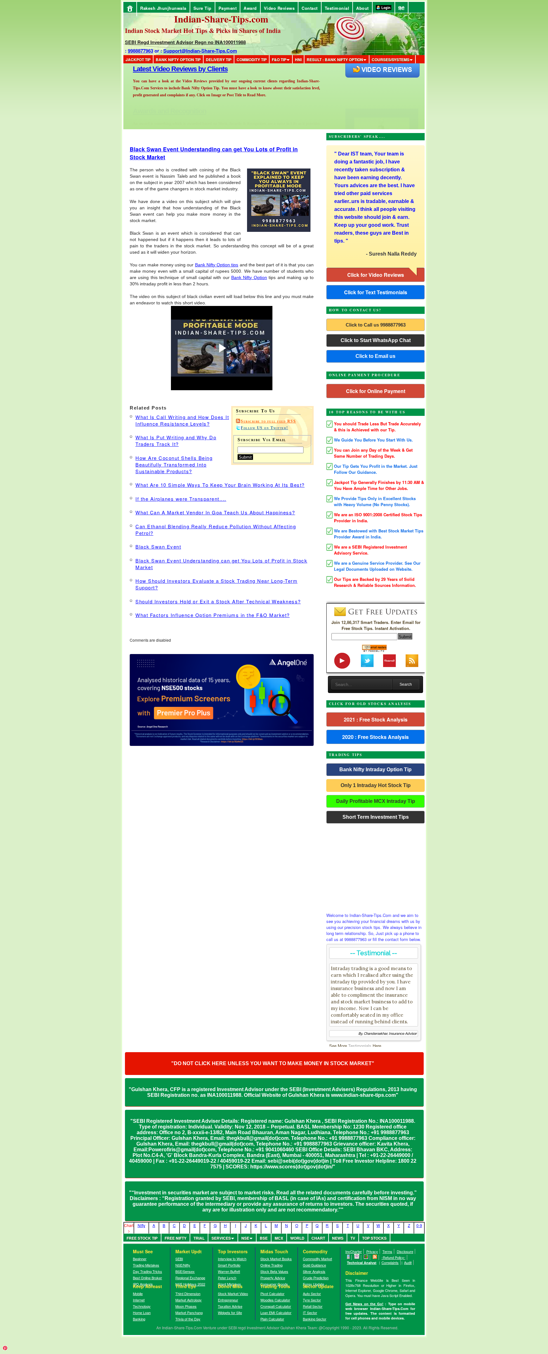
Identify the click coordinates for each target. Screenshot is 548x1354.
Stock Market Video (233, 1293)
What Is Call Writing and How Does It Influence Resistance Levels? (182, 420)
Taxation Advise (230, 1306)
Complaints (390, 1262)
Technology (142, 1306)
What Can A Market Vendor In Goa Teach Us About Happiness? (215, 512)
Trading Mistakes (146, 1265)
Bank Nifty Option (249, 277)
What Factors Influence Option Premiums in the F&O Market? (212, 615)
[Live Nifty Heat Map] (366, 1257)
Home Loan (142, 1312)
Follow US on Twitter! (264, 428)
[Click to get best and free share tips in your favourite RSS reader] (375, 1257)
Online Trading (271, 1265)
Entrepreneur (228, 1299)
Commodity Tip (252, 59)
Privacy (372, 1251)
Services (221, 1238)
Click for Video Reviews (375, 274)
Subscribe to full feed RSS (268, 421)
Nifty (141, 1225)
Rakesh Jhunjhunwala (163, 8)
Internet (139, 1299)
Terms (387, 1251)
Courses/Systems (390, 59)
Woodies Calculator (275, 1299)
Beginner (140, 1258)
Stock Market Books (276, 1258)
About (362, 8)
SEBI (179, 1258)
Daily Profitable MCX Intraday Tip (375, 801)
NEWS (337, 1238)
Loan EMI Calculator (275, 1312)
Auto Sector (312, 1293)
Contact (310, 8)
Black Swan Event (158, 546)
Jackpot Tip (138, 59)
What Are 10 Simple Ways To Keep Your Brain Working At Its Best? (220, 484)
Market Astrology (188, 1299)
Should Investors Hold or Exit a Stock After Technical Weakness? (218, 601)
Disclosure (405, 1251)
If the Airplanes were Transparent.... (180, 498)
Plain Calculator (272, 1318)
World (297, 1238)
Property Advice (272, 1277)
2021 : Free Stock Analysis (376, 719)
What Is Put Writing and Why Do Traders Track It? (175, 440)
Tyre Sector (312, 1299)
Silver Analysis (314, 1271)
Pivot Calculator (272, 1293)
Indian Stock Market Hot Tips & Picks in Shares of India (203, 30)
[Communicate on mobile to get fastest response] (348, 1257)
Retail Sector (313, 1306)
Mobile (138, 1293)
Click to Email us (375, 356)
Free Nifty (175, 1238)
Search (406, 684)
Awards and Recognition (169, 69)
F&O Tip (279, 59)
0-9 (419, 1225)
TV (352, 1238)
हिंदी (401, 8)
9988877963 (140, 50)
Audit (408, 1262)
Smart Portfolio (229, 1265)
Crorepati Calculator (275, 1306)
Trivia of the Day (187, 1318)
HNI (298, 59)
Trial (199, 1238)
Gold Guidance (314, 1265)
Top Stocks (374, 1238)
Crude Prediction (316, 1277)
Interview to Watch (232, 1258)
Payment (228, 8)
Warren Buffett (229, 1271)
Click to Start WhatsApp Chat (376, 340)
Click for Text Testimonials (375, 292)
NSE (245, 1238)
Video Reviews (279, 8)
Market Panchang (189, 1312)
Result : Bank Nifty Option (335, 59)
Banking (139, 1318)
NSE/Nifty (182, 1265)
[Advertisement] (375, 866)
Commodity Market (317, 1258)
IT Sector (310, 1312)
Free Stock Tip (142, 1238)
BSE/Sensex (185, 1271)
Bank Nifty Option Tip (178, 59)
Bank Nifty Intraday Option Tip (375, 769)
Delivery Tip (219, 59)
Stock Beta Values (274, 1271)
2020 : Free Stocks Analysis (375, 737)
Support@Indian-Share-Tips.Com (200, 50)
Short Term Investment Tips (375, 817)
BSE (264, 1238)
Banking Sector (314, 1318)
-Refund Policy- (393, 1257)
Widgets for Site (230, 1312)
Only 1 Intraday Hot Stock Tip (376, 785)
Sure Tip (202, 8)
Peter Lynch (227, 1277)
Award (250, 8)
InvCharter (353, 1251)
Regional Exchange (190, 1277)
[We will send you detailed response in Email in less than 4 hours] (357, 1257)
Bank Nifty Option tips (216, 264)
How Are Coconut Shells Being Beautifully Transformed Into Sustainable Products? (173, 464)
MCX (279, 1238)
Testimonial (337, 8)
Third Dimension (187, 1293)
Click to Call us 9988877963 (376, 324)
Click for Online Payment (375, 391)
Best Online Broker (147, 1277)
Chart (318, 1238)
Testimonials (359, 1046)
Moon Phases (186, 1306)
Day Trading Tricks (147, 1271)
